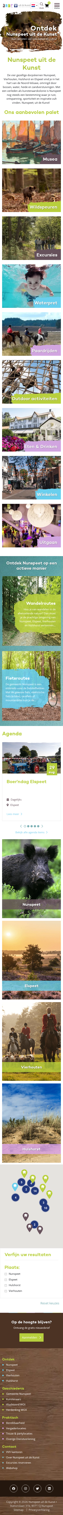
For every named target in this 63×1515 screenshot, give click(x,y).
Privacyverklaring (39, 1510)
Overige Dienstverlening (20, 1439)
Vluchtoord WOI (15, 1404)
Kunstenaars (13, 1399)
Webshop (12, 1468)
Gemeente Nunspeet (18, 1393)
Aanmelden (30, 1337)
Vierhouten (15, 1291)
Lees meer (13, 814)
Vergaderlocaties (16, 1428)
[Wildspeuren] (31, 190)
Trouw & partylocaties (19, 1433)
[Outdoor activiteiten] (31, 381)
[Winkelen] (31, 477)
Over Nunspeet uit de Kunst (22, 1457)
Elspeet (13, 1279)
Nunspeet (14, 1273)
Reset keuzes (49, 1303)
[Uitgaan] (31, 525)
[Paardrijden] (31, 333)
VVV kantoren (14, 1452)
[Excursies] (31, 238)
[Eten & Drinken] (31, 429)
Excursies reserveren (18, 1462)
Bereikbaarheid (15, 1423)
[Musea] (31, 142)
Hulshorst (14, 1285)
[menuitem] (34, 6)
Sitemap (18, 1510)
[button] (21, 826)
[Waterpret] (31, 285)
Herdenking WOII (16, 1410)
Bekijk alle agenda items (29, 832)
